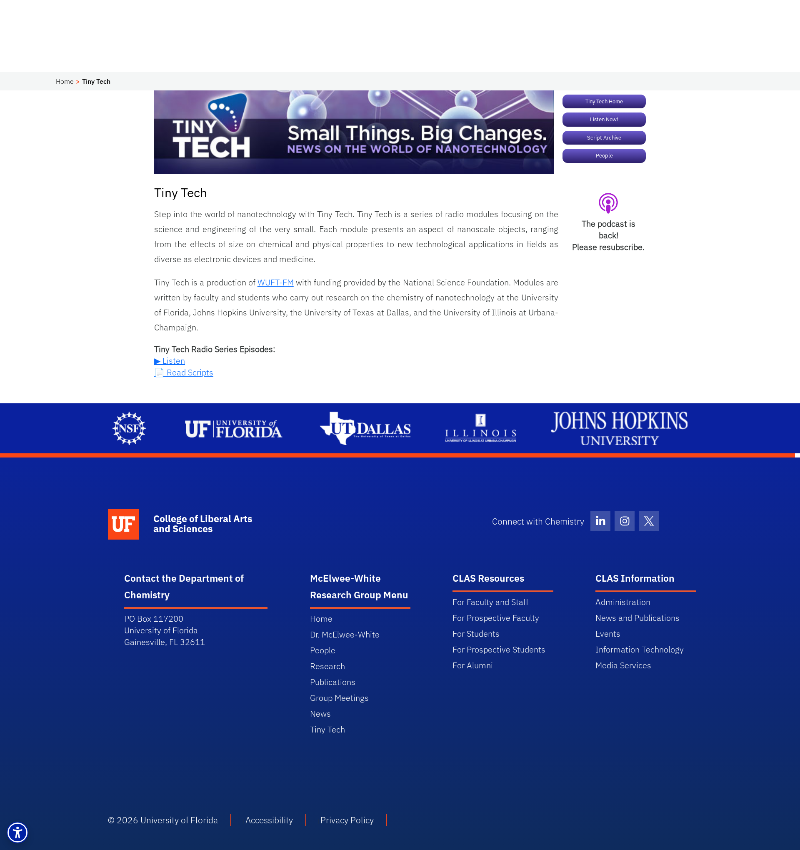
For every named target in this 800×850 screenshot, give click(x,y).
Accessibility (269, 820)
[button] (17, 832)
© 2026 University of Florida (163, 820)
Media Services (623, 665)
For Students (476, 633)
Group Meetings (339, 697)
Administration (622, 602)
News (320, 713)
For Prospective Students (498, 649)
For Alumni (472, 665)
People (604, 155)
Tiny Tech (327, 729)
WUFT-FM (276, 282)
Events (607, 633)
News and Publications (637, 617)
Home (65, 81)
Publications (332, 682)
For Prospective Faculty (495, 617)
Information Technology (639, 649)
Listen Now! (604, 119)
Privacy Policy (347, 820)
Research (327, 666)
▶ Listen (169, 360)
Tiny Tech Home (604, 101)
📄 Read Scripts (183, 372)
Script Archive (604, 137)
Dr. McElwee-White (345, 634)
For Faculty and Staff (490, 602)
